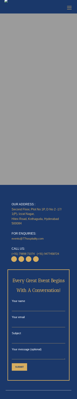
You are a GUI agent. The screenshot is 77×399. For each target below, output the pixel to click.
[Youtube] (36, 259)
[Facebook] (28, 259)
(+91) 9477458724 (48, 253)
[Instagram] (14, 259)
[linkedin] (21, 259)
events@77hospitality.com (28, 238)
